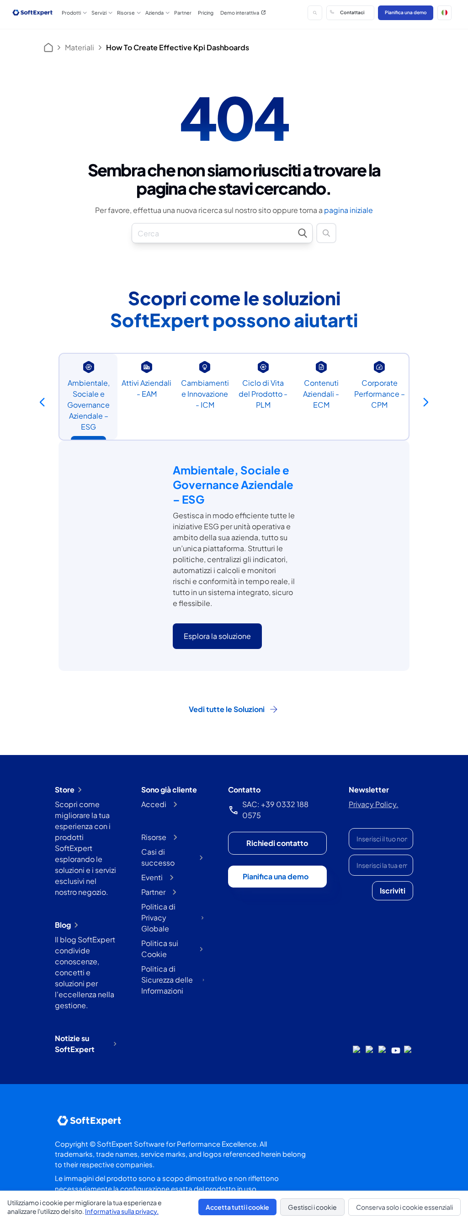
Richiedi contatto (277, 843)
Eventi (152, 877)
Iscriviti (392, 890)
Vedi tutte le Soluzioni (227, 709)
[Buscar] (315, 12)
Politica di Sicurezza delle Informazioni (167, 979)
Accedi (153, 804)
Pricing (205, 13)
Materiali (79, 47)
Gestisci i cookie (312, 1207)
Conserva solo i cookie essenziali (404, 1207)
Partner (182, 13)
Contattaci (352, 12)
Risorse (153, 837)
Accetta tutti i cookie (237, 1207)
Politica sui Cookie (159, 948)
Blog (63, 925)
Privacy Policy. (374, 804)
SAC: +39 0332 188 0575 (275, 809)
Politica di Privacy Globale (158, 917)
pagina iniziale (348, 210)
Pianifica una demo (406, 12)
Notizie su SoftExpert (75, 1043)
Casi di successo (158, 857)
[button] (444, 12)
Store (64, 789)
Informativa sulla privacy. (122, 1211)
